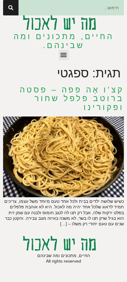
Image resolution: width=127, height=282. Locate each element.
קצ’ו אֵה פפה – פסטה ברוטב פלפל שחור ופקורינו (72, 98)
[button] (64, 55)
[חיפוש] (10, 7)
